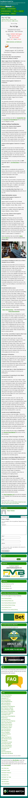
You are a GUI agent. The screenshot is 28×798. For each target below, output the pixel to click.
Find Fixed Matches (6, 719)
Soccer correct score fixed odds (12, 503)
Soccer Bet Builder (5, 783)
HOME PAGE (3, 8)
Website (3, 543)
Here (2, 669)
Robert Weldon (6, 19)
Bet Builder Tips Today (6, 777)
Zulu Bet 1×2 (4, 735)
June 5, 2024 (13, 19)
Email (3, 539)
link (18, 671)
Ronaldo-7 (3, 750)
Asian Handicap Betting (6, 598)
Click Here (4, 627)
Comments (16, 20)
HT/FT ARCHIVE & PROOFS (11, 8)
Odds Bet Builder (5, 781)
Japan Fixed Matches (6, 737)
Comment (4, 524)
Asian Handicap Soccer (6, 607)
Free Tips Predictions (7, 20)
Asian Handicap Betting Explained (9, 602)
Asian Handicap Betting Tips (7, 600)
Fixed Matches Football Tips (6, 1)
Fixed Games (4, 717)
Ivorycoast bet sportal (6, 746)
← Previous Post (4, 516)
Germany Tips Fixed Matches (8, 721)
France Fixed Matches (6, 745)
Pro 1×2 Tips (6, 18)
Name (3, 536)
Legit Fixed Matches (6, 733)
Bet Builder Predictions (6, 772)
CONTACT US (13, 13)
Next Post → (24, 516)
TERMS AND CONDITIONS (5, 13)
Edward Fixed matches (6, 725)
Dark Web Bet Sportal (6, 738)
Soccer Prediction (5, 732)
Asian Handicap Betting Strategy (8, 605)
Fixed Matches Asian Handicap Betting (10, 609)
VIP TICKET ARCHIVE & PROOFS (6, 11)
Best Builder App (5, 768)
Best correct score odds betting (10, 502)
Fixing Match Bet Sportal (7, 753)
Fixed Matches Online (6, 727)
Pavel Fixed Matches (6, 751)
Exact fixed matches (6, 743)
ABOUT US (21, 11)
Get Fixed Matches (6, 586)
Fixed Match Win (5, 748)
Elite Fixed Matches (6, 730)
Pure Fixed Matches (6, 729)
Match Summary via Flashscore (14, 41)
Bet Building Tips (5, 779)
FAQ (15, 11)
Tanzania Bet (4, 740)
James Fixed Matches (6, 695)
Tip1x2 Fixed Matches (6, 722)
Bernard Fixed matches (6, 724)
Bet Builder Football (6, 770)
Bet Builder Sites (5, 774)
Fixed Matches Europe (6, 742)
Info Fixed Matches (6, 588)
